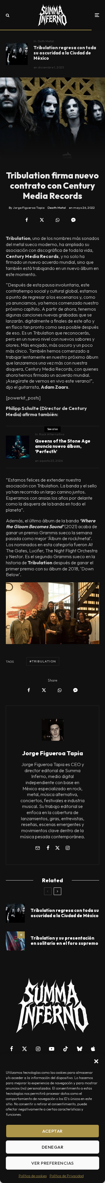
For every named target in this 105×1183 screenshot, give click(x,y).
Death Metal (57, 208)
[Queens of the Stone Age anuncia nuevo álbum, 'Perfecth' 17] (17, 447)
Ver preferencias (52, 1163)
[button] (96, 1061)
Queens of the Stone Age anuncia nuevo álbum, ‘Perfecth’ (62, 446)
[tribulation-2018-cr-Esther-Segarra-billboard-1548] (17, 54)
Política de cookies (33, 1176)
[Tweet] (42, 220)
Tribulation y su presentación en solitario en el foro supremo (64, 941)
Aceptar (52, 1131)
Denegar (52, 1147)
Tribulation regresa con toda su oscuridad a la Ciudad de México (65, 53)
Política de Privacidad (67, 1176)
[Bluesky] (80, 1049)
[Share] (26, 220)
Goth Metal (46, 41)
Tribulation (44, 661)
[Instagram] (38, 1049)
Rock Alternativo (51, 434)
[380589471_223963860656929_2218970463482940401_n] (15, 940)
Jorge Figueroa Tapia (52, 753)
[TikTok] (66, 1049)
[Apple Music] (93, 1049)
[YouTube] (52, 1049)
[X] (25, 1049)
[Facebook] (12, 1049)
